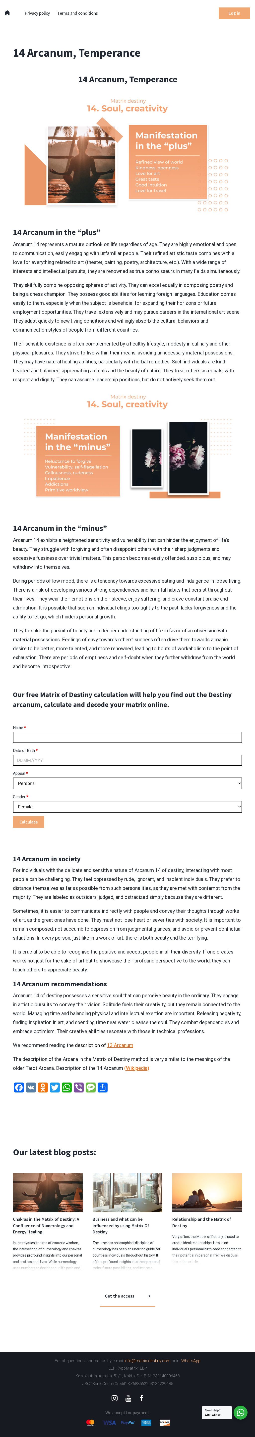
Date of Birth (25, 750)
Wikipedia (136, 1068)
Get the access (119, 1296)
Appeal (20, 773)
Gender (20, 796)
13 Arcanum (120, 1045)
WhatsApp (190, 1360)
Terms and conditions (77, 13)
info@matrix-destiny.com (148, 1360)
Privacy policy (37, 13)
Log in (234, 13)
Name (19, 727)
